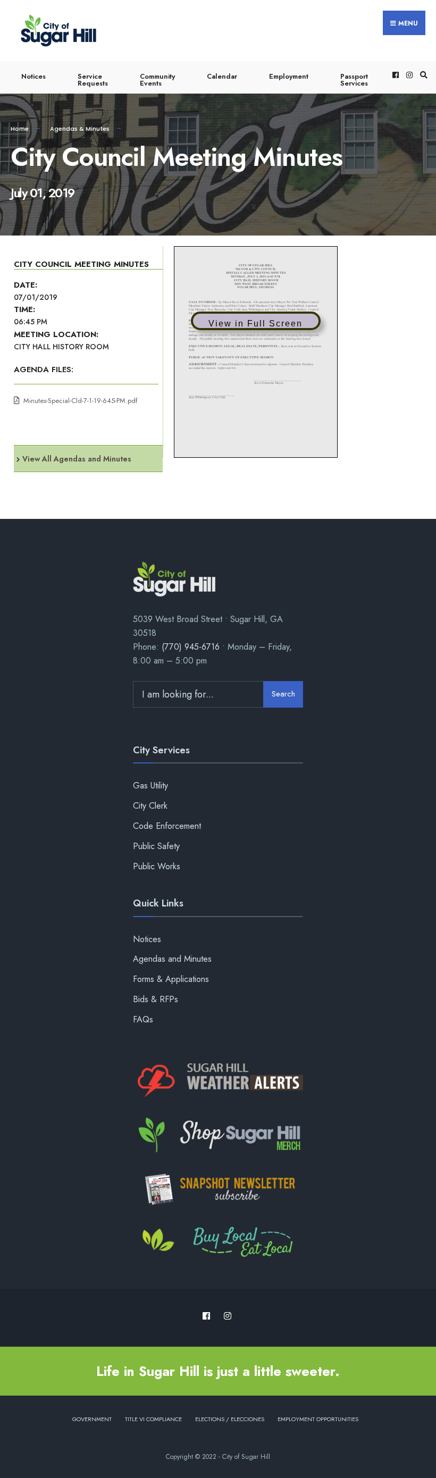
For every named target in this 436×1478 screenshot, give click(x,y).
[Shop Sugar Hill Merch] (218, 1135)
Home (20, 128)
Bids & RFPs (155, 999)
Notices (33, 76)
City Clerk (150, 806)
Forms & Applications (171, 979)
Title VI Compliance (153, 1419)
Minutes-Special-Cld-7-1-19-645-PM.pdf (80, 401)
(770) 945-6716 (191, 647)
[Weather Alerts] (218, 1081)
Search (283, 694)
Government (92, 1419)
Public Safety (156, 846)
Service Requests (93, 79)
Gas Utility (150, 785)
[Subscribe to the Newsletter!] (218, 1189)
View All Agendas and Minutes (76, 459)
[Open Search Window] (422, 74)
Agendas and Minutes (172, 959)
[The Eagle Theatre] (218, 1243)
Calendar (222, 76)
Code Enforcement (167, 826)
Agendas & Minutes (80, 128)
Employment (288, 76)
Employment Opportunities (318, 1419)
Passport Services (354, 79)
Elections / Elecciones (229, 1419)
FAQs (143, 1019)
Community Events (157, 79)
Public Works (156, 866)
